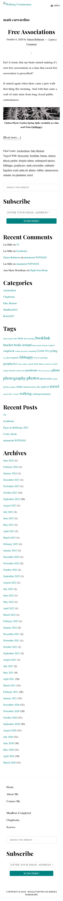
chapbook (9, 351)
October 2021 (10, 646)
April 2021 (8, 679)
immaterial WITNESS (35, 257)
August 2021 (9, 659)
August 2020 (9, 730)
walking (25, 393)
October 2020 (10, 717)
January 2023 (10, 550)
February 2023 (10, 544)
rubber (40, 170)
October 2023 (10, 492)
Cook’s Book (10, 434)
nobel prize (20, 370)
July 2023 (8, 511)
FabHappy (36, 127)
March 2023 (9, 537)
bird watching (29, 338)
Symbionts (21, 251)
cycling (53, 351)
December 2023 (11, 479)
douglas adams (26, 160)
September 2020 (11, 724)
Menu (57, 5)
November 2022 (11, 563)
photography (14, 378)
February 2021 (10, 691)
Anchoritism (23, 150)
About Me (12, 794)
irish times (39, 363)
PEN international (44, 371)
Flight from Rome (39, 270)
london (6, 370)
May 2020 (8, 749)
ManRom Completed (18, 813)
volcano (16, 394)
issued (47, 363)
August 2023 (9, 505)
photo (56, 369)
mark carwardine (35, 165)
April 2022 (8, 608)
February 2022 (10, 621)
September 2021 (11, 653)
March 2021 (9, 685)
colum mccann (21, 351)
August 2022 (9, 582)
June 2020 (8, 743)
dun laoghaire (12, 357)
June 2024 (8, 460)
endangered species (45, 160)
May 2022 (8, 601)
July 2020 (8, 736)
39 (17, 244)
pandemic (31, 370)
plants (55, 379)
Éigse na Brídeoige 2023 (15, 427)
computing (32, 351)
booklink (34, 155)
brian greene (37, 345)
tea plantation (19, 175)
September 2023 (11, 499)
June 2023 (8, 518)
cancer (51, 345)
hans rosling (22, 364)
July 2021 (8, 666)
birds (20, 338)
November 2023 (11, 486)
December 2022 (11, 556)
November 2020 (11, 711)
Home (10, 787)
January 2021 (10, 698)
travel (30, 175)
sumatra (7, 175)
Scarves (10, 827)
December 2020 (11, 704)
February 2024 (10, 466)
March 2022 (9, 614)
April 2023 (8, 531)
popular (13, 387)
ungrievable (7, 394)
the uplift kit (43, 386)
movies (12, 370)
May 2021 (8, 672)
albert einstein (8, 338)
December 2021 (11, 634)
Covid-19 (42, 351)
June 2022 (8, 595)
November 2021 (11, 640)
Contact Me (13, 801)
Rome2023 (8, 316)
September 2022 (11, 576)
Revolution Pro (36, 891)
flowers (37, 357)
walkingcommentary (41, 393)
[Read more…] (12, 137)
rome (19, 386)
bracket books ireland (17, 345)
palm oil (23, 170)
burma (43, 155)
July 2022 (8, 589)
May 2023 (8, 524)
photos (32, 170)
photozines (46, 378)
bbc (15, 338)
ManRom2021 (10, 309)
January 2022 (10, 627)
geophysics (19, 165)
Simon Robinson (11, 257)
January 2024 (10, 473)
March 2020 (9, 762)
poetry (6, 386)
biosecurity (23, 155)
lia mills (54, 363)
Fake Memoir (37, 150)
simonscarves (51, 170)
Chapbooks (9, 296)
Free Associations (31, 32)
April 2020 (8, 756)
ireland (30, 364)
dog (4, 358)
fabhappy (8, 165)
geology (44, 357)
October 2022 (10, 569)
